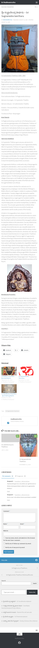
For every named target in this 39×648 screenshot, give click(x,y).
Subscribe (32, 592)
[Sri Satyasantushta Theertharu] (26, 371)
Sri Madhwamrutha (8, 2)
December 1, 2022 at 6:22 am (22, 495)
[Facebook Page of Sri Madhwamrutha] (36, 560)
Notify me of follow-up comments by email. (18, 543)
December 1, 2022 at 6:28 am (22, 481)
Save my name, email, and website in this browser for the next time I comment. (19, 539)
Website (5, 531)
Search (35, 583)
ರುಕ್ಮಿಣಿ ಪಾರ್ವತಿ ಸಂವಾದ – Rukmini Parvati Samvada (17, 612)
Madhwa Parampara (7, 7)
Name (5, 524)
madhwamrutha (7, 20)
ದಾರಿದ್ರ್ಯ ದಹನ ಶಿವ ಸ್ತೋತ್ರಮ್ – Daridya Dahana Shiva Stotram (20, 621)
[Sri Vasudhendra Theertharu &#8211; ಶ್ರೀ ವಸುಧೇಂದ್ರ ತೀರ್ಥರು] (9, 388)
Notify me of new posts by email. (15, 547)
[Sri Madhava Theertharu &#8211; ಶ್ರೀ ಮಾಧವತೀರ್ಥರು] (9, 371)
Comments (8, 476)
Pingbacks (21, 476)
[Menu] (36, 2)
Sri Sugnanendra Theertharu (12, 411)
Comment (6, 511)
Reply (8, 491)
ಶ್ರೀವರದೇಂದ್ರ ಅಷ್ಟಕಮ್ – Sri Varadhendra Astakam (17, 601)
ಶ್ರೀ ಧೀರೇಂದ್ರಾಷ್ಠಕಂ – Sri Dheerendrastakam (15, 616)
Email (22, 524)
